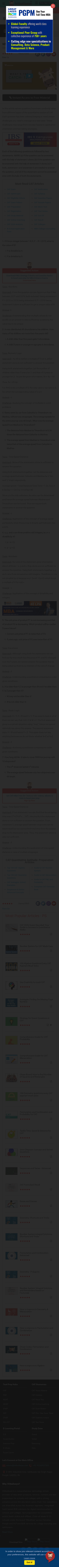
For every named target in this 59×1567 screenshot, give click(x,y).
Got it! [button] (29, 1562)
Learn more (29, 1558)
